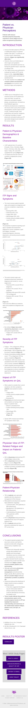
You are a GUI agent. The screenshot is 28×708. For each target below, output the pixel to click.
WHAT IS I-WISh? (13, 658)
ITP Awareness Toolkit (20, 696)
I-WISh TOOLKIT (14, 677)
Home (2, 696)
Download (8, 641)
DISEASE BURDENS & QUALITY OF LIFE (14, 665)
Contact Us (19, 697)
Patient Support (10, 697)
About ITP (9, 696)
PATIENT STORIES (14, 671)
